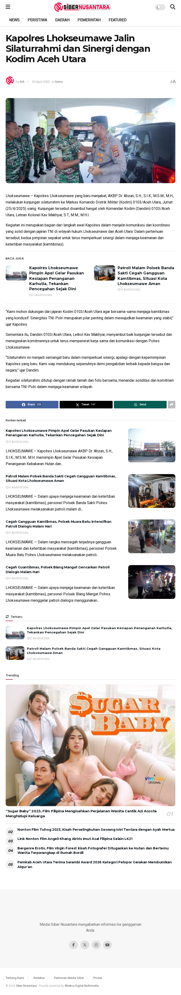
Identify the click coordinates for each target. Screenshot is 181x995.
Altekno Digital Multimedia (82, 985)
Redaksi (39, 978)
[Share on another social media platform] (171, 404)
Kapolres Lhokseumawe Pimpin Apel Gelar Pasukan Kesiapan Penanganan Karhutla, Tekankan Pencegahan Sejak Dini (56, 278)
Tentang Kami (15, 978)
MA (22, 81)
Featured (118, 20)
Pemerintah (89, 20)
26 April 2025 (41, 81)
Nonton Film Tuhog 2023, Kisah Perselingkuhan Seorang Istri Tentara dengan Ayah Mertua (96, 829)
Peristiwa (37, 20)
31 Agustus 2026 (42, 295)
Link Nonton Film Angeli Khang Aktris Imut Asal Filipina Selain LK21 (74, 839)
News (14, 20)
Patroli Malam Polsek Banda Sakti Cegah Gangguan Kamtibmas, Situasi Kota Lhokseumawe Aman (61, 478)
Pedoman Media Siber (69, 978)
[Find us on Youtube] (107, 945)
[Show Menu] (8, 7)
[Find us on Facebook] (73, 945)
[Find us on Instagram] (96, 945)
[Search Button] (172, 7)
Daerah (62, 20)
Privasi (97, 978)
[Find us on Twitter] (84, 945)
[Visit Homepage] (82, 7)
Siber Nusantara (26, 985)
